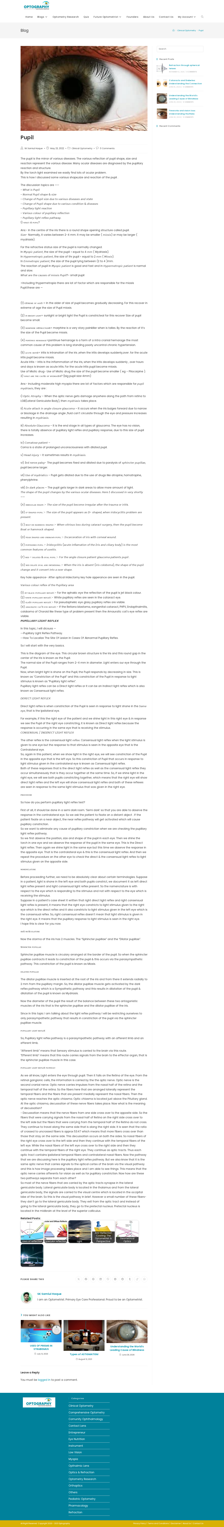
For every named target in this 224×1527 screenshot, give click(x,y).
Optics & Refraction (81, 1472)
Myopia (73, 1459)
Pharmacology (78, 1505)
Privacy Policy (139, 1523)
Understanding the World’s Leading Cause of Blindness (127, 1348)
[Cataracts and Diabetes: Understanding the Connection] (162, 83)
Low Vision (75, 1452)
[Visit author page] (27, 1297)
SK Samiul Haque (34, 148)
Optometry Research (82, 1479)
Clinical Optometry (82, 148)
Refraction (75, 1512)
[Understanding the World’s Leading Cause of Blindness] (162, 98)
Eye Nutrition (77, 1439)
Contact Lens (77, 1426)
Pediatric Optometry (82, 1499)
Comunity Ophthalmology (86, 1419)
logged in (44, 1380)
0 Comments (107, 148)
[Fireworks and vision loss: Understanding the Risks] (162, 114)
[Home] (173, 30)
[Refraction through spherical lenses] (162, 68)
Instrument (76, 1446)
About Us (187, 1523)
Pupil (201, 30)
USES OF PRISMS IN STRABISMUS (41, 1347)
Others (73, 1492)
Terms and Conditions (158, 1523)
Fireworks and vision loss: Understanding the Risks (182, 112)
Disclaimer (176, 1523)
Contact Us (198, 1523)
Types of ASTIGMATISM (84, 1354)
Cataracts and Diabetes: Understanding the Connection (185, 82)
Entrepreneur (77, 1432)
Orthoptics (75, 1485)
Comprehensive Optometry (87, 1412)
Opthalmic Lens (79, 1466)
